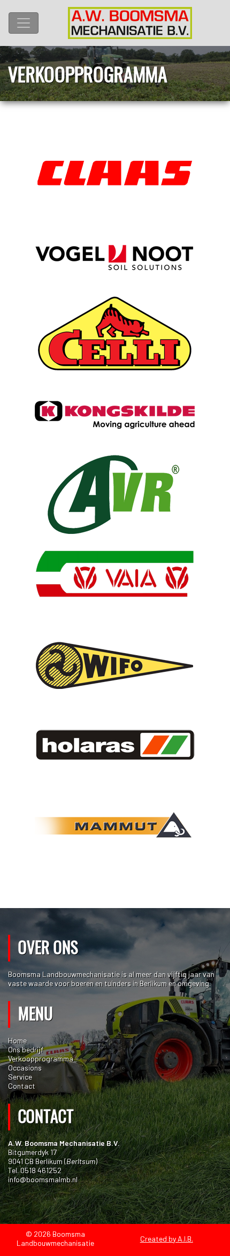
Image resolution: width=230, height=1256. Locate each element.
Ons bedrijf (25, 1049)
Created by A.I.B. (166, 1238)
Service (20, 1076)
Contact (21, 1085)
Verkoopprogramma (40, 1058)
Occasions (25, 1067)
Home (17, 1040)
